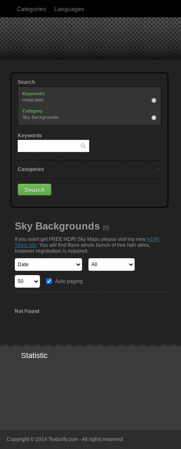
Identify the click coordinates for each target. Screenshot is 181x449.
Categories (31, 8)
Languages (69, 8)
